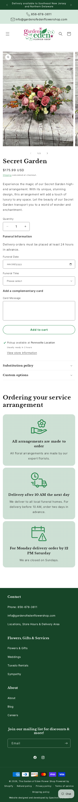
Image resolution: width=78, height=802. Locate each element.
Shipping (7, 175)
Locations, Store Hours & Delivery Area (34, 624)
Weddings (14, 656)
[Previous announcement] (7, 5)
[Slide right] (47, 153)
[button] (7, 34)
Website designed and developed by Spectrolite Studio (39, 797)
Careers (13, 715)
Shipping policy (41, 792)
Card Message (12, 298)
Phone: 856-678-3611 (22, 607)
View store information (22, 352)
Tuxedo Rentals (18, 665)
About (12, 698)
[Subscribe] (66, 743)
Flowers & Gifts (18, 648)
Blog (10, 706)
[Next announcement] (71, 5)
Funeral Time (11, 273)
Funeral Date (11, 256)
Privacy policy (43, 786)
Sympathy (14, 674)
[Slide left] (31, 153)
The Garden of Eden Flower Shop (37, 781)
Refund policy (24, 786)
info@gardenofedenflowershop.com (31, 615)
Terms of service (64, 786)
